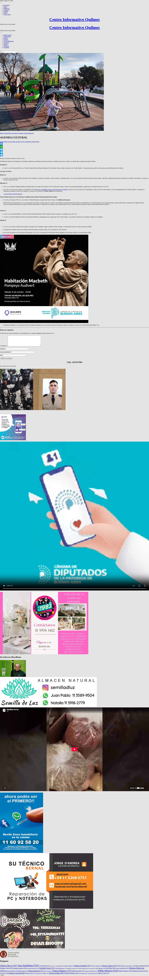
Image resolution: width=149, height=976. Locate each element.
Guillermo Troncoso (72, 968)
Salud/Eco (6, 46)
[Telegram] (74, 152)
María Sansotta (36, 971)
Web (1, 355)
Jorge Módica (100, 968)
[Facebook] (74, 144)
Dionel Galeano (109, 966)
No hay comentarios (26, 141)
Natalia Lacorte (77, 971)
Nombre (3, 349)
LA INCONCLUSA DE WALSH (12, 194)
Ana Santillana (28, 965)
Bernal (5, 6)
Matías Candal (47, 971)
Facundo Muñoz (129, 966)
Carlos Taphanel (60, 966)
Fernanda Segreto (19, 968)
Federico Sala (6, 968)
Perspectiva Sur (138, 971)
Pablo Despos (108, 970)
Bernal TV (52, 965)
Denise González (82, 966)
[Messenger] (74, 155)
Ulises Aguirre (56, 973)
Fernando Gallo (31, 968)
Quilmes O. (6, 10)
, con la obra (51, 189)
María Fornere (23, 971)
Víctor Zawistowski (92, 973)
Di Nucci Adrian (96, 966)
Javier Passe (92, 968)
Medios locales (7, 35)
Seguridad (6, 47)
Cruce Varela (7, 14)
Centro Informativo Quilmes (74, 19)
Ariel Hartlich (44, 966)
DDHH (5, 38)
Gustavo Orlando (83, 968)
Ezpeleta (5, 11)
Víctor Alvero (82, 973)
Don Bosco (6, 5)
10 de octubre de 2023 (14, 141)
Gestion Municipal (8, 41)
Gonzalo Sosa (47, 968)
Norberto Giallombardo (91, 971)
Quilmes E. (6, 8)
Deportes (5, 39)
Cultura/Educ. (7, 36)
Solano (5, 13)
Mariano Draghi (11, 971)
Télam (46, 973)
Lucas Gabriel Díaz (122, 968)
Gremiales (6, 43)
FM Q (37, 968)
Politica (5, 44)
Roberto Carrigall (17, 973)
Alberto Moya (4, 141)
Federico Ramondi (141, 966)
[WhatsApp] (74, 146)
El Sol (120, 966)
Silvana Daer (39, 973)
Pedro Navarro (124, 971)
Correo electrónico (5, 352)
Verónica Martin (71, 973)
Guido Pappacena (60, 968)
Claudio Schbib (69, 966)
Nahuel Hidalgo (62, 971)
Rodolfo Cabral (30, 973)
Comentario (3, 346)
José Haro (110, 968)
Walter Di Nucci (103, 973)
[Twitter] (74, 149)
